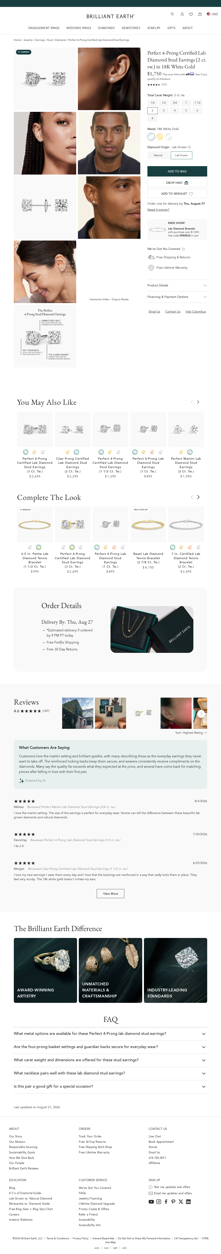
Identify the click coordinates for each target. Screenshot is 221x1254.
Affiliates (154, 1163)
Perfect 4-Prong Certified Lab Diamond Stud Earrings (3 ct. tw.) (35, 465)
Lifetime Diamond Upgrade (97, 1204)
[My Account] (181, 14)
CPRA (205, 1238)
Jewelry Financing (90, 1198)
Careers (14, 1214)
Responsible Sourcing (23, 1147)
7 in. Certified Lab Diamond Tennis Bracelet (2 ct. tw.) (186, 560)
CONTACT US (158, 1129)
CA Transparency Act (186, 1238)
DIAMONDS (106, 28)
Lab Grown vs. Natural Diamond (30, 1198)
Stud (49, 40)
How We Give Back (21, 1158)
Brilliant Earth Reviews (24, 1168)
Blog (12, 1188)
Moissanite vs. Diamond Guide (29, 1204)
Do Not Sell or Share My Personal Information (144, 1238)
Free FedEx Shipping (63, 642)
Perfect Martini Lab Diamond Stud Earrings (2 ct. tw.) (186, 465)
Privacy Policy (80, 1238)
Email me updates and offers (173, 1193)
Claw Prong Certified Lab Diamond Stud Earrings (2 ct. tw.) (72, 465)
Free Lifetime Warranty (94, 1152)
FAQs (82, 1193)
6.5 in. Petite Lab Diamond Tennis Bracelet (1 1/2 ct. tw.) (35, 560)
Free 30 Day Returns (62, 649)
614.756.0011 (157, 1158)
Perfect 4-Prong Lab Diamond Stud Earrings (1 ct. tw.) (148, 465)
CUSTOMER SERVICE (93, 1180)
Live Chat (155, 1136)
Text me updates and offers (172, 1187)
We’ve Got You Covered (95, 1188)
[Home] (110, 16)
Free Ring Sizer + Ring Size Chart (31, 1209)
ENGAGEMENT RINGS (44, 28)
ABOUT (187, 28)
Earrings (39, 40)
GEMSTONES (131, 28)
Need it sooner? (158, 210)
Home (17, 40)
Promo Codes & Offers (94, 1209)
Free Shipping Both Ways (95, 1147)
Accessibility (87, 1220)
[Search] (171, 14)
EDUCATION (17, 1180)
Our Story (15, 1136)
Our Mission (17, 1142)
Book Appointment (161, 1142)
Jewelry (28, 40)
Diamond (60, 40)
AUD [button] (97, 1248)
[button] (177, 285)
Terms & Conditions (57, 1238)
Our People (16, 1163)
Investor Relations (21, 1220)
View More (110, 894)
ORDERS (84, 1129)
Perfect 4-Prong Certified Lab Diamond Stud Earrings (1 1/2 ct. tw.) (110, 465)
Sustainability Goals (22, 1152)
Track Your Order (90, 1136)
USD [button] (124, 1248)
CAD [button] (106, 1248)
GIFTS (171, 28)
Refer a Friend (88, 1214)
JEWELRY (154, 28)
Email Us (154, 1152)
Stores (153, 1147)
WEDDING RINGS (78, 28)
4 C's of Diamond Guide (25, 1193)
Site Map (110, 1242)
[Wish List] (191, 14)
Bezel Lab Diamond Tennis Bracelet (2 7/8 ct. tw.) (148, 558)
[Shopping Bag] (200, 14)
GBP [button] (115, 1248)
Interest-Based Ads (103, 1238)
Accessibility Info (90, 1225)
